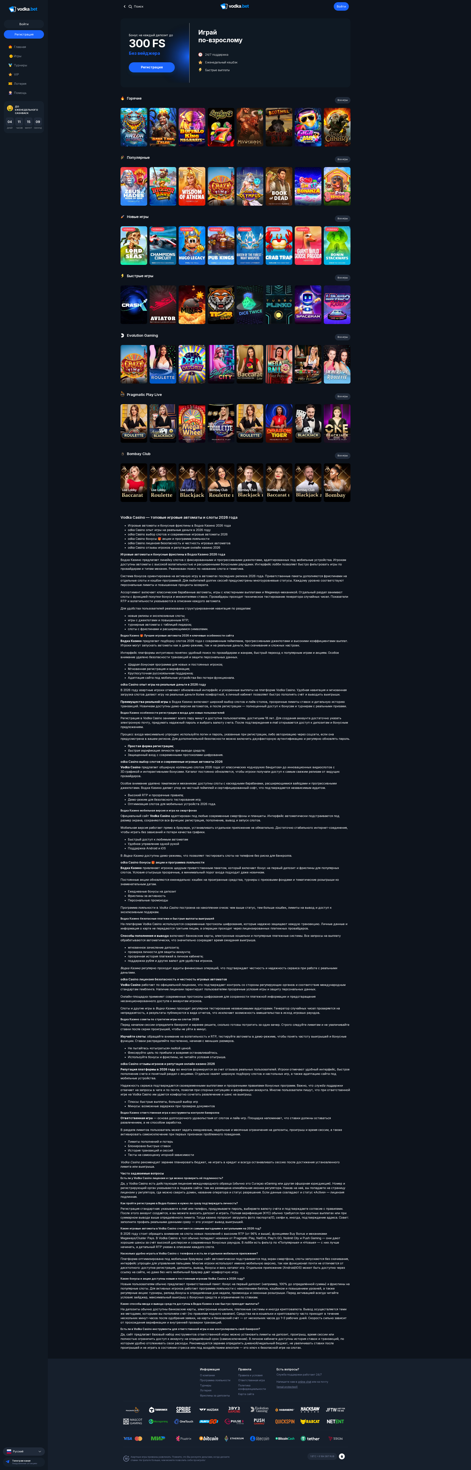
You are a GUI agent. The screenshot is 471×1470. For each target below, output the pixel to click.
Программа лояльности (215, 1380)
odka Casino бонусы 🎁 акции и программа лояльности (168, 539)
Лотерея (20, 83)
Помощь (20, 93)
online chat (304, 1381)
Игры (16, 56)
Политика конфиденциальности (252, 1387)
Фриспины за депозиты (215, 1395)
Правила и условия (250, 1375)
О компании (207, 1375)
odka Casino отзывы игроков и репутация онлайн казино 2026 (174, 547)
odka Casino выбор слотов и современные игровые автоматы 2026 (178, 534)
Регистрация (24, 34)
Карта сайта (246, 1394)
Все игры (343, 100)
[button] (24, 1451)
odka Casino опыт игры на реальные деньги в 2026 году (169, 530)
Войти (341, 6)
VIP (16, 74)
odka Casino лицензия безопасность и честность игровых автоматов (179, 543)
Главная (20, 47)
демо (134, 137)
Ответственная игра (251, 1380)
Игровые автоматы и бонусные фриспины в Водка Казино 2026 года (179, 525)
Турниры (20, 65)
